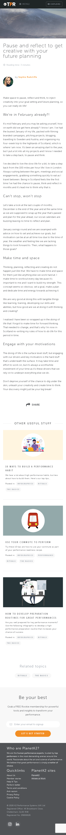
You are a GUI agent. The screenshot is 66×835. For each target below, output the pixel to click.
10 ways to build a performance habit (29, 468)
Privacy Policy (13, 794)
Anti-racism (12, 791)
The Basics (13, 489)
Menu (25, 4)
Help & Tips (12, 781)
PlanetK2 (35, 775)
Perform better (13, 785)
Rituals (42, 484)
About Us (11, 775)
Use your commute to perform (28, 542)
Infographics (25, 484)
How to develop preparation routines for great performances (31, 615)
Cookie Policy (13, 797)
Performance (46, 555)
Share (36, 404)
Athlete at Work (38, 778)
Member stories (14, 778)
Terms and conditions (17, 788)
